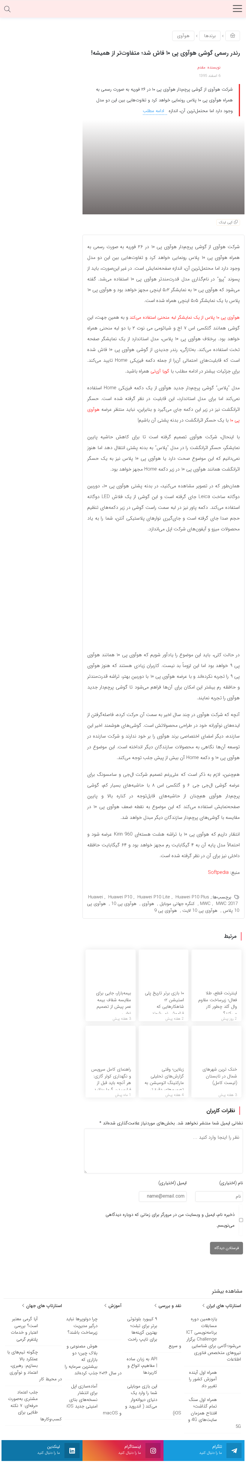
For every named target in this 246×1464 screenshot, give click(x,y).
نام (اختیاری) (231, 1183)
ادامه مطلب (154, 111)
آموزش (114, 1305)
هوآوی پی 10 (123, 903)
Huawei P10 (120, 897)
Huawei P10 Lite (153, 897)
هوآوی (183, 35)
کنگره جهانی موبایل (177, 903)
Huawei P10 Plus (192, 897)
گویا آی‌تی (160, 371)
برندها (210, 35)
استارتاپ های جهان (43, 1305)
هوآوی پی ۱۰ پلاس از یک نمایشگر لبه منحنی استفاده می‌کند (185, 317)
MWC (205, 903)
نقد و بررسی (169, 1305)
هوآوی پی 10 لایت (200, 910)
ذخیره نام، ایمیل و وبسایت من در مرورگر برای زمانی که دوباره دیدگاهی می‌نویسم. (170, 1220)
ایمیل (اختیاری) (172, 1183)
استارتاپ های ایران (223, 1305)
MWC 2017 (227, 903)
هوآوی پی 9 (165, 910)
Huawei (95, 897)
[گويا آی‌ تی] (123, 10)
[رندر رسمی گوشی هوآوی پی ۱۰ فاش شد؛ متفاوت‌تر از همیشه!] (163, 166)
